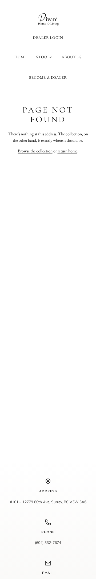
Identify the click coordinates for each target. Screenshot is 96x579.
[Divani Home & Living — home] (48, 20)
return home (67, 151)
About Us (72, 57)
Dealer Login (48, 37)
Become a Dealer (48, 77)
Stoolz (44, 57)
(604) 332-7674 (48, 542)
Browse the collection (35, 151)
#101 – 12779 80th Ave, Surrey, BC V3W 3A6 (48, 502)
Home (20, 57)
